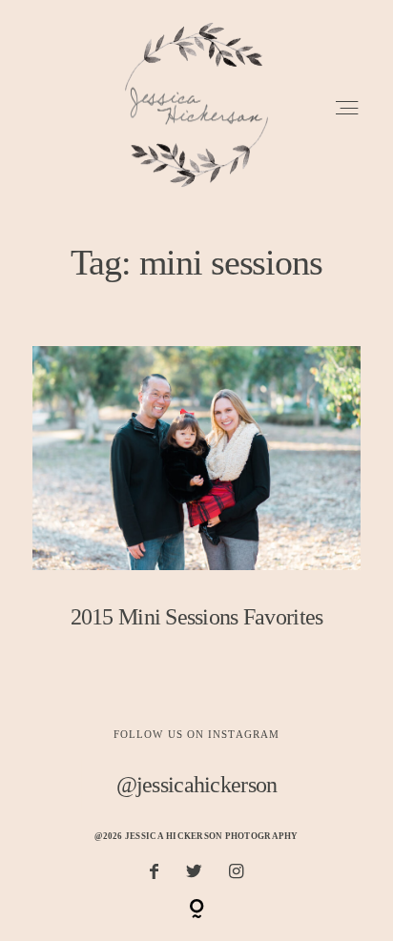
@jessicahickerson (197, 784)
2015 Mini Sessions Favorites (196, 501)
